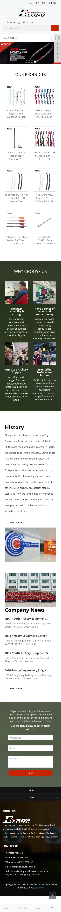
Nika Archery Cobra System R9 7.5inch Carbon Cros (16, 240)
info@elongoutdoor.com (20, 22)
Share (7, 908)
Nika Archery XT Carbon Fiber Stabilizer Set (16, 156)
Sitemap (40, 887)
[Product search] (55, 28)
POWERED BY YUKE (26, 887)
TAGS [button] (31, 797)
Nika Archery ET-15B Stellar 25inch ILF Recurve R (45, 156)
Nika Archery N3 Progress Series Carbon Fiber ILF (44, 198)
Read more (16, 522)
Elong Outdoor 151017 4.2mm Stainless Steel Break (44, 240)
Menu (38, 908)
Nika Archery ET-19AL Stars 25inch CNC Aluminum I (44, 113)
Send (30, 772)
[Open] (57, 48)
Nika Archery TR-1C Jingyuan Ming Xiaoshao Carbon (16, 113)
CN (31, 3)
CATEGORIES (9, 38)
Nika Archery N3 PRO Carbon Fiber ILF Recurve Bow (16, 198)
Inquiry (23, 908)
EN (38, 3)
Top (53, 908)
